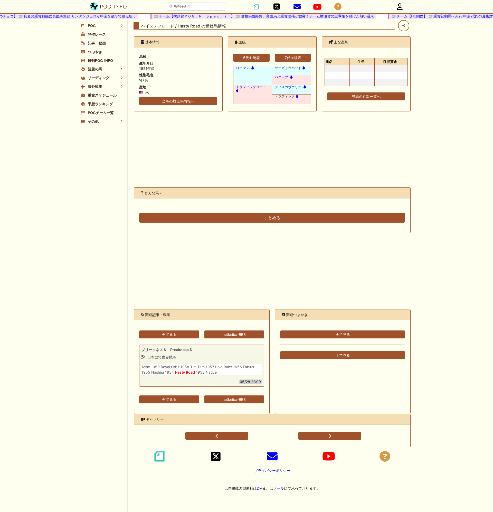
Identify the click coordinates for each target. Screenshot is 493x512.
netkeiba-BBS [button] (234, 334)
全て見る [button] (169, 334)
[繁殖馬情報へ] (252, 68)
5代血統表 (251, 57)
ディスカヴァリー (288, 87)
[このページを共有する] (403, 25)
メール (278, 488)
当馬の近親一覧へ (366, 96)
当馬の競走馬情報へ (178, 101)
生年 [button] (361, 61)
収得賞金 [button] (390, 61)
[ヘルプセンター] (338, 7)
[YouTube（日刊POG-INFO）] (317, 7)
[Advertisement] (272, 149)
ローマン (242, 68)
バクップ (281, 77)
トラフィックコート (251, 87)
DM (259, 488)
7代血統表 (293, 57)
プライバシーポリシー (272, 470)
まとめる (272, 217)
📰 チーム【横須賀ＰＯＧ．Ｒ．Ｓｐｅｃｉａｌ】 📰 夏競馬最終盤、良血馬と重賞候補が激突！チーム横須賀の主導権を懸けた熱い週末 (258, 16)
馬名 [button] (329, 61)
